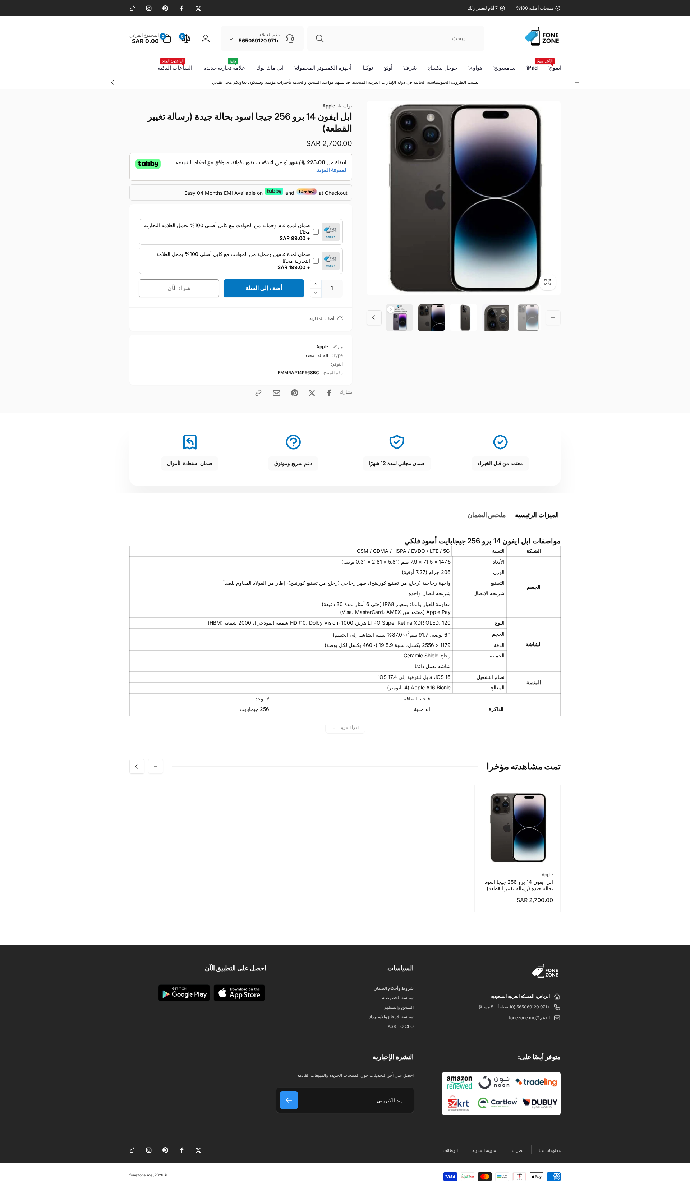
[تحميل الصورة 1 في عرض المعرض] (527, 317)
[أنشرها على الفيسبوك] (329, 392)
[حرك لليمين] (112, 82)
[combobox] (395, 38)
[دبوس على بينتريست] (294, 392)
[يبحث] (320, 38)
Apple (337, 106)
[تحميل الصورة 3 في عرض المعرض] (463, 317)
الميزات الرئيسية (537, 515)
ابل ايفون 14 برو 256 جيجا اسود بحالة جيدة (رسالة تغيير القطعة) (519, 885)
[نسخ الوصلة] (258, 392)
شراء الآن (179, 287)
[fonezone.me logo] (545, 978)
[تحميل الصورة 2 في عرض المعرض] (495, 317)
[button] (150, 38)
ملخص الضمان (487, 515)
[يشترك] (289, 1100)
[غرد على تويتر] (312, 392)
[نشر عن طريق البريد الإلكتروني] (276, 393)
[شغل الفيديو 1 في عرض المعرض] (399, 317)
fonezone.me (140, 1175)
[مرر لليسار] (577, 82)
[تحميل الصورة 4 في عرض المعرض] (431, 317)
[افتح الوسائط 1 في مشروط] (464, 198)
